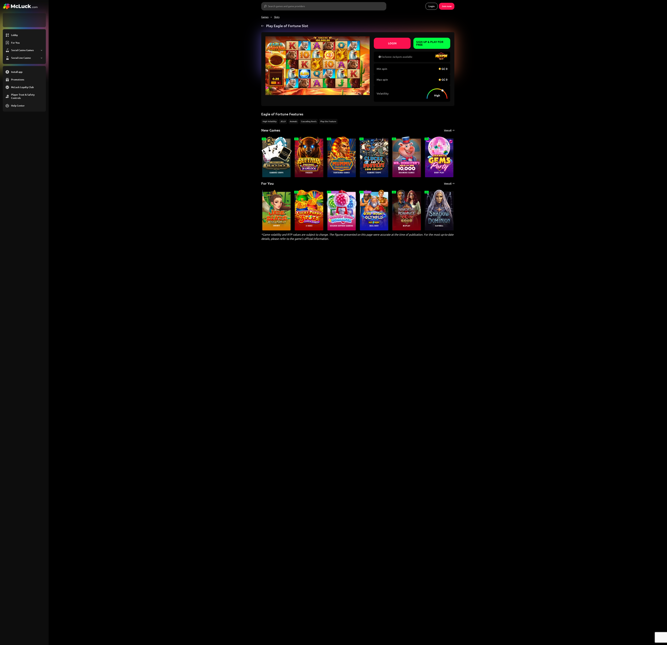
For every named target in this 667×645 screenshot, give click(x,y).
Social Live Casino (21, 57)
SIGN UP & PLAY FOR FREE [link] (429, 43)
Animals (293, 121)
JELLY (283, 121)
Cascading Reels (308, 121)
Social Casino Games (22, 50)
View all (448, 130)
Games (265, 17)
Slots (276, 17)
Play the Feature (328, 121)
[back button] (262, 26)
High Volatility (270, 121)
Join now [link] (447, 6)
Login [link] (432, 6)
